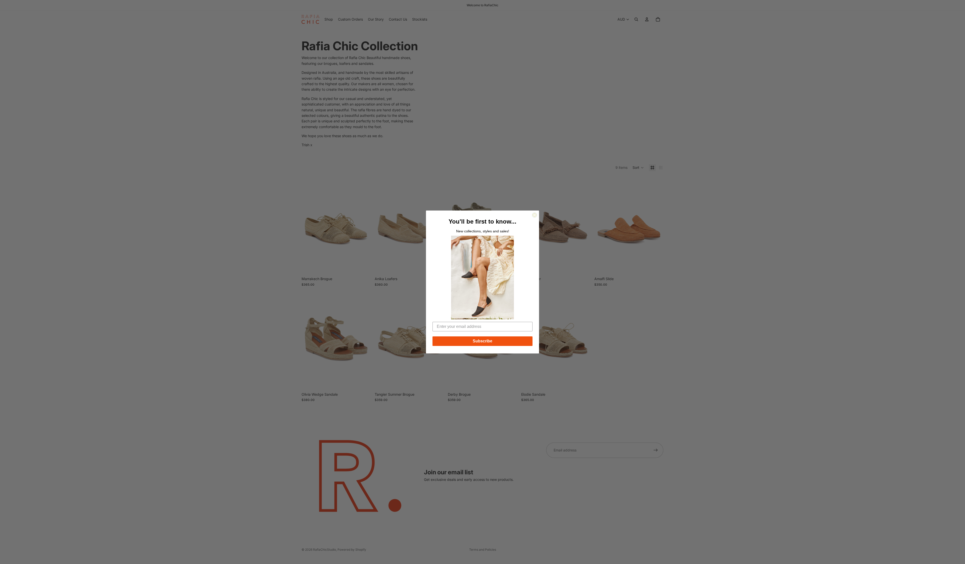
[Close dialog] (534, 215)
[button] (482, 277)
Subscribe (482, 341)
